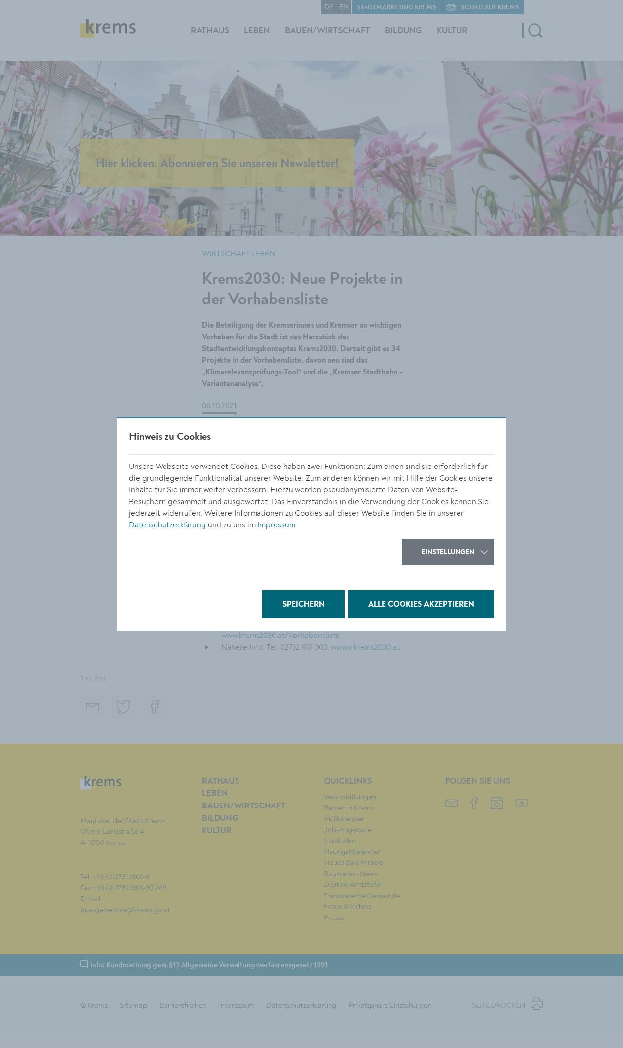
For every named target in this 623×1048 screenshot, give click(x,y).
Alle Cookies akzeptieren (421, 605)
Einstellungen (447, 552)
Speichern (303, 605)
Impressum (276, 525)
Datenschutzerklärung (167, 525)
